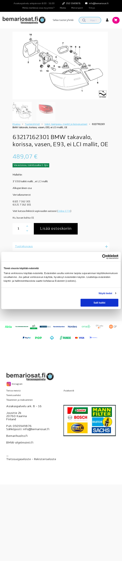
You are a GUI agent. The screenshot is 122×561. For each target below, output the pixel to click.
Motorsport (77, 8)
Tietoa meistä (13, 391)
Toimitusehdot (13, 395)
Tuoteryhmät (32, 124)
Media (63, 8)
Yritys (91, 8)
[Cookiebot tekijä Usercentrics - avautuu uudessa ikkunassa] (104, 256)
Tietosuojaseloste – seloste (31, 459)
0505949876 (22, 426)
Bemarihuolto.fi (17, 436)
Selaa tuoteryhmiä (63, 20)
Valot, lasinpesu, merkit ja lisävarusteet (65, 124)
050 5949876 (73, 3)
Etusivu (16, 124)
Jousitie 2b (13, 413)
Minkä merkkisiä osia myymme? (38, 8)
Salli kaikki (99, 302)
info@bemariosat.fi (98, 3)
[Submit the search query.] (84, 20)
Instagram (16, 384)
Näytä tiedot (105, 293)
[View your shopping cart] (116, 20)
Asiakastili (68, 391)
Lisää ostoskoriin (55, 229)
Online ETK (64, 211)
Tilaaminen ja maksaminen (19, 400)
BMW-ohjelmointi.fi (19, 442)
